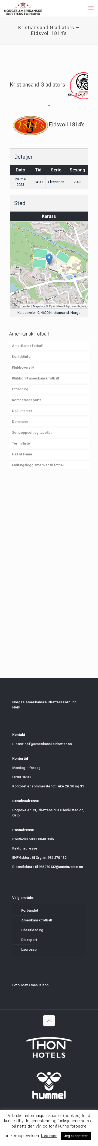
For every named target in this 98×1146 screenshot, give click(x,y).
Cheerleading (32, 930)
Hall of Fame (22, 454)
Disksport (29, 940)
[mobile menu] (90, 8)
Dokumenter (22, 411)
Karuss (49, 216)
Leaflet (26, 306)
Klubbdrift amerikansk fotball (35, 378)
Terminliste (21, 443)
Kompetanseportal (27, 400)
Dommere (20, 422)
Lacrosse (29, 949)
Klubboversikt (23, 367)
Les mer (49, 1135)
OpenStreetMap (59, 306)
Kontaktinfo (21, 357)
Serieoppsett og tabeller (32, 432)
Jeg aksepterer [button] (76, 1136)
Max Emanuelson (34, 985)
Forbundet (29, 910)
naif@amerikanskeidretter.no (48, 744)
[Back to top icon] (49, 1020)
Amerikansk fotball (27, 346)
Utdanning (20, 389)
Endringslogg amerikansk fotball (38, 465)
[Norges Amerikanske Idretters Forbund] (23, 8)
